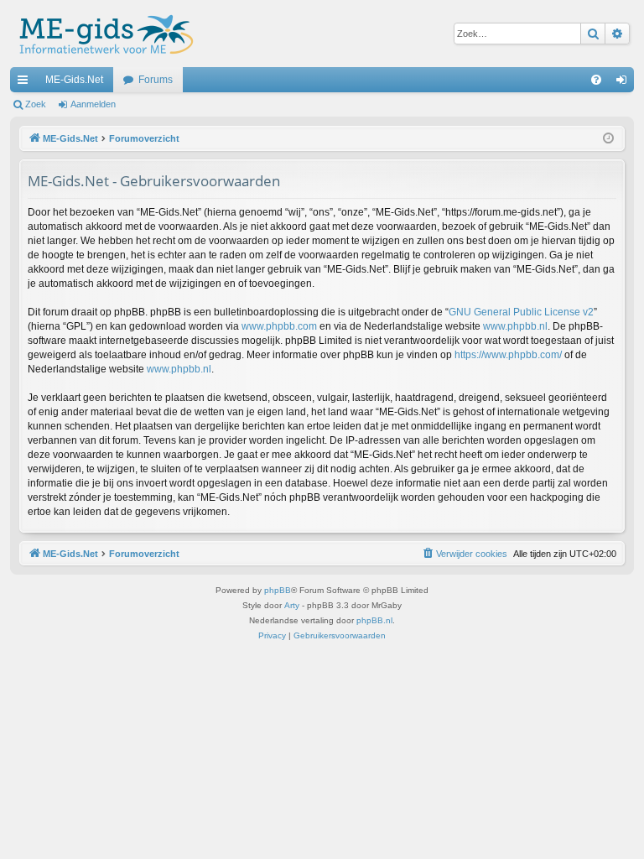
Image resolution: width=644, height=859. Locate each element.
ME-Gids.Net (74, 80)
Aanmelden (93, 104)
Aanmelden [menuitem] (624, 83)
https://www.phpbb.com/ (508, 355)
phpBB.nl (374, 620)
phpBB (277, 590)
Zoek (35, 104)
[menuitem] (596, 79)
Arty (291, 605)
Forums (155, 80)
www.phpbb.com (279, 326)
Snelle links (26, 83)
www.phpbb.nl (515, 326)
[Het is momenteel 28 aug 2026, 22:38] (608, 138)
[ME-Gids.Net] (102, 33)
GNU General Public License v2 (521, 312)
